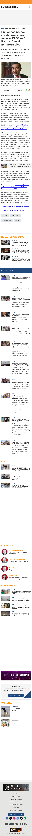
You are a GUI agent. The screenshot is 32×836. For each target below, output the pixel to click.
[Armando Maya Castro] (4, 552)
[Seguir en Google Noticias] (29, 90)
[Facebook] (7, 818)
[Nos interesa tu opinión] (16, 787)
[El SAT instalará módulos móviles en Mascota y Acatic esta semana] (5, 332)
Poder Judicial (16, 215)
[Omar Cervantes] (4, 568)
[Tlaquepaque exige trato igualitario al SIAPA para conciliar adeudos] (5, 303)
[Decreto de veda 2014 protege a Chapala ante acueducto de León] (5, 598)
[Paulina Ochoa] (4, 577)
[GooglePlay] (25, 818)
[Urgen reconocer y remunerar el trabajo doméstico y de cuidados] (5, 613)
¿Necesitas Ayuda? (16, 814)
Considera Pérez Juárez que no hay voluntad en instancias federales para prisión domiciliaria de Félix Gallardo (15, 127)
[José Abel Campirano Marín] (4, 560)
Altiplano (5, 215)
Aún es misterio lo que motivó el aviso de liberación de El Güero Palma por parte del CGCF (15, 187)
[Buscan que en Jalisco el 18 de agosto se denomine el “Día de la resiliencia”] (5, 606)
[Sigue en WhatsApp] (26, 90)
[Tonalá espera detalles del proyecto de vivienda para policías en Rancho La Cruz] (5, 404)
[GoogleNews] (17, 818)
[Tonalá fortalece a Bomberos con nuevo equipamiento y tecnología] (5, 384)
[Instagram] (14, 818)
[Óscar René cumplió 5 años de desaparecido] (5, 318)
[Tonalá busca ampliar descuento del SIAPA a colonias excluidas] (5, 448)
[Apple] (21, 818)
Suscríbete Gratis (16, 695)
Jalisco (17, 220)
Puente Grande (7, 220)
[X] (10, 818)
